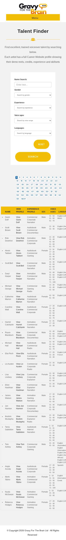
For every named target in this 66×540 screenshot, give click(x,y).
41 (51, 188)
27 (32, 184)
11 (52, 177)
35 (22, 188)
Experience (19, 103)
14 (17, 181)
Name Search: (20, 79)
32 (55, 184)
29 (41, 184)
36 (27, 188)
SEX (43, 212)
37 (32, 188)
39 (41, 188)
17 (30, 181)
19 (38, 181)
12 (56, 177)
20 (42, 181)
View (18, 219)
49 (42, 191)
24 (18, 184)
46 (27, 191)
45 (23, 191)
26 (27, 184)
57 (37, 195)
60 (51, 195)
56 (32, 195)
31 (51, 184)
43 (60, 188)
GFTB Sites (33, 8)
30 (46, 184)
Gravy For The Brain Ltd (36, 530)
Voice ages (19, 115)
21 (47, 181)
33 (60, 184)
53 (18, 195)
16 (26, 181)
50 (47, 191)
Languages (19, 128)
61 (55, 195)
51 (51, 191)
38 (37, 188)
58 (41, 195)
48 (37, 191)
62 (60, 195)
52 (56, 191)
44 (18, 191)
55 (27, 195)
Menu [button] (35, 18)
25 (22, 184)
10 (49, 177)
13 (60, 177)
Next (23, 199)
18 (34, 181)
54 (22, 195)
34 (18, 188)
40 (46, 188)
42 (55, 188)
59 (46, 195)
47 (32, 191)
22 (51, 181)
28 (37, 184)
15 (22, 181)
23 (56, 181)
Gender (17, 90)
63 (18, 199)
